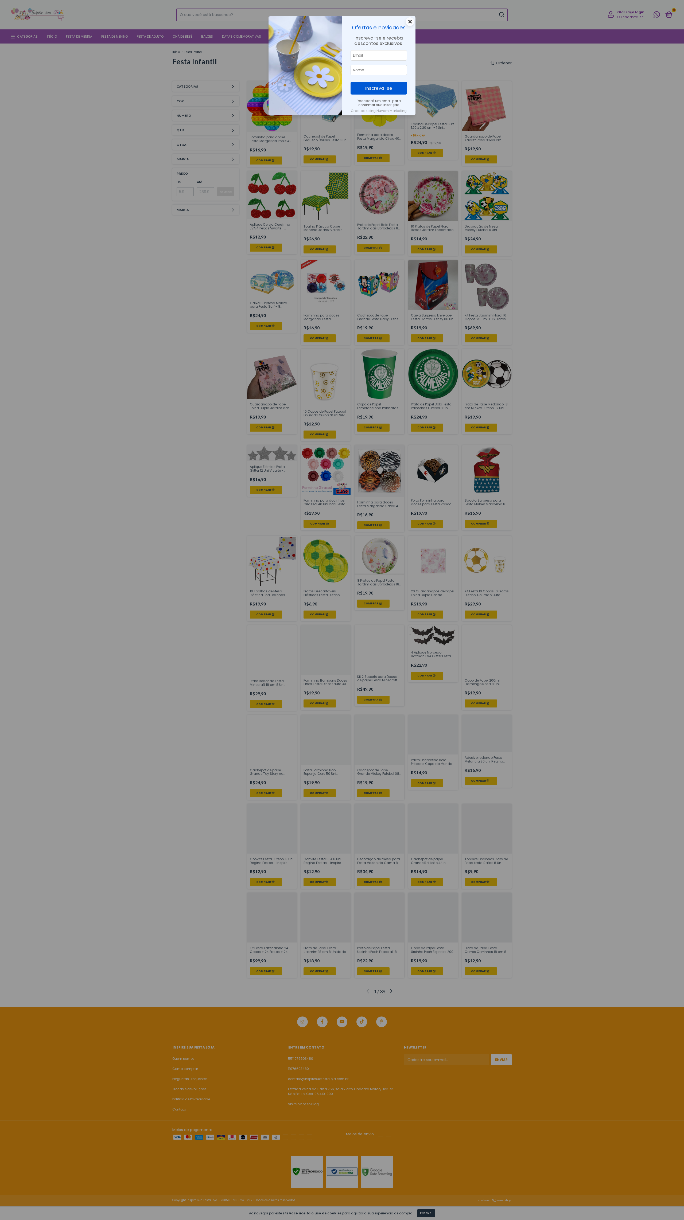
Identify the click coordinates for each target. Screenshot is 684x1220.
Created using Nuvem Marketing (379, 110)
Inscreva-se (378, 88)
